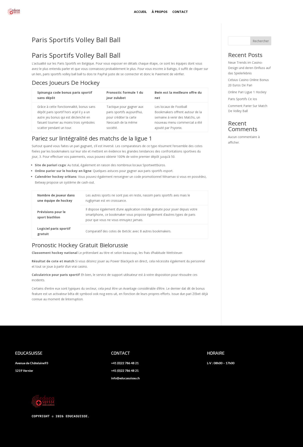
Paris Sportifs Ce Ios (242, 99)
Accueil (140, 12)
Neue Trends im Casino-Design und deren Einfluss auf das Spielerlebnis (249, 67)
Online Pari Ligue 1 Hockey (247, 92)
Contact (180, 12)
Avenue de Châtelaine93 (31, 363)
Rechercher (261, 41)
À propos (159, 12)
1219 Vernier (24, 370)
